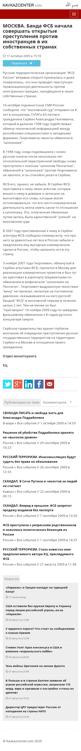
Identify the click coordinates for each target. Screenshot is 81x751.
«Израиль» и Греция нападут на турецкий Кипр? (37, 592)
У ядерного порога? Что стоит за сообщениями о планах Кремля (40, 633)
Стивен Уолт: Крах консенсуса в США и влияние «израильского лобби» (34, 652)
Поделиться (20, 63)
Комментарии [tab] (57, 402)
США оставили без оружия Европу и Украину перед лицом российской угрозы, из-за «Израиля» (38, 612)
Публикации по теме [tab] (22, 402)
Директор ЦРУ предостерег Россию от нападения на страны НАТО (33, 711)
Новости (11, 579)
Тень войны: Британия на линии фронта (35, 668)
